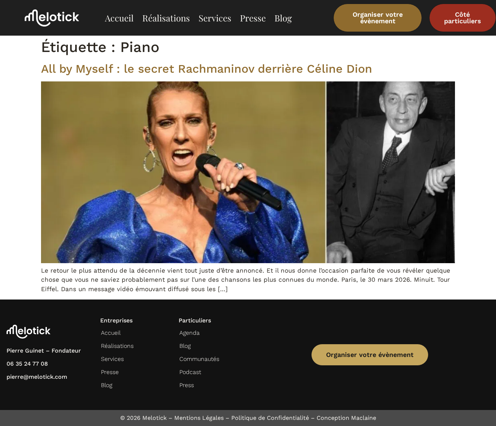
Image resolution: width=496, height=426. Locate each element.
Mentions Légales (199, 417)
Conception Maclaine (346, 417)
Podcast (190, 372)
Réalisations (166, 18)
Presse (253, 18)
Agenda (189, 332)
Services (215, 18)
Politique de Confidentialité (270, 417)
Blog (283, 18)
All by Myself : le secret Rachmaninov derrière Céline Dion (206, 69)
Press (186, 385)
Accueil (119, 18)
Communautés (199, 358)
